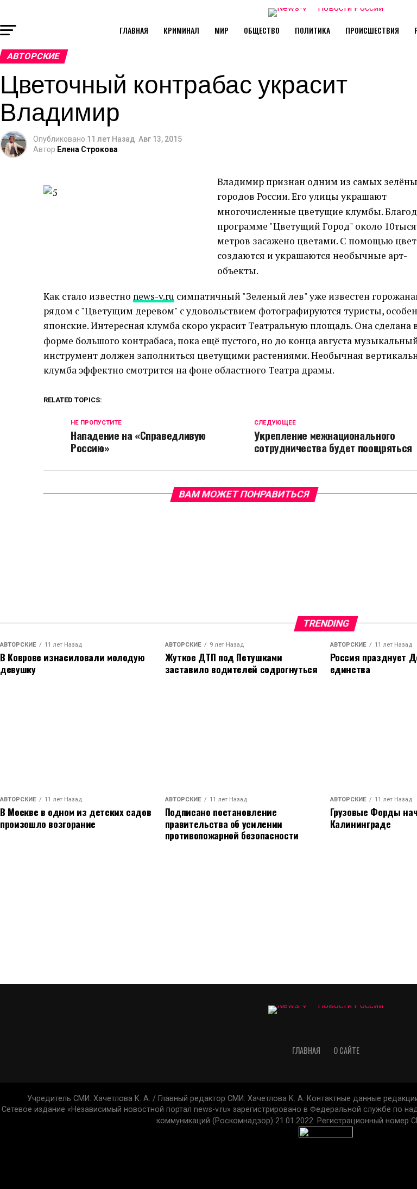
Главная (133, 30)
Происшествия (372, 30)
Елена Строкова (87, 149)
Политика (312, 30)
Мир (221, 30)
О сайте (346, 1050)
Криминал (181, 30)
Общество (262, 30)
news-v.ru (153, 296)
